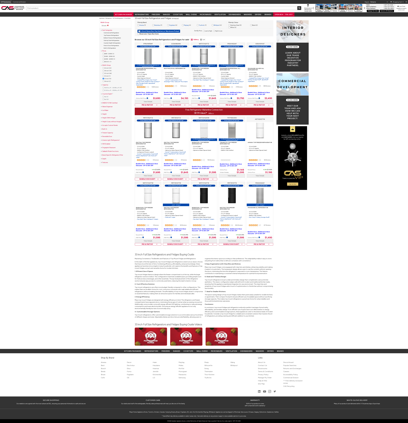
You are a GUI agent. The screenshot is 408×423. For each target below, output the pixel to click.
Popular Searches (289, 365)
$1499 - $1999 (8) (109, 56)
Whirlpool (216, 25)
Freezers (156, 14)
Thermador (208, 371)
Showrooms (262, 368)
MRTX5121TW (176, 183)
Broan (103, 375)
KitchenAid (157, 375)
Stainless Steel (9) (236, 25)
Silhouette (208, 365)
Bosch (103, 368)
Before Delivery (371, 6)
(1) (142, 25)
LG (154, 378)
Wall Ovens (191, 14)
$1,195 (268, 172)
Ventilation (220, 14)
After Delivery (370, 8)
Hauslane (156, 365)
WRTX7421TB (204, 183)
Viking (232, 362)
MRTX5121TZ (176, 118)
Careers (286, 371)
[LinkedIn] (259, 392)
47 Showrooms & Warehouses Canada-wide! (308, 9)
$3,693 (156, 98)
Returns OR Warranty (387, 11)
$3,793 (240, 98)
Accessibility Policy (290, 375)
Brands (268, 14)
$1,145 (240, 170)
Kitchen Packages (123, 14)
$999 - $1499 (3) (109, 53)
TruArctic (201, 25)
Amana (141, 25)
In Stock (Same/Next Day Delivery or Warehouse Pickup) (159, 31)
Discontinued (288, 362)
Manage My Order (373, 11)
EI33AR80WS (176, 44)
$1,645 (212, 98)
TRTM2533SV (232, 118)
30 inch (108, 73)
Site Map (261, 384)
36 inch (107, 81)
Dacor (129, 362)
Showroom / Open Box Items (149, 34)
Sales (368, 5)
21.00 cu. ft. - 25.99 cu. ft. (113, 90)
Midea (181, 365)
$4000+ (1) (107, 61)
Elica (128, 368)
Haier (155, 362)
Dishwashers (235, 14)
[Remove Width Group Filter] (108, 25)
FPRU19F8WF (148, 44)
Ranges (166, 14)
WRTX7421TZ (204, 44)
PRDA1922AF (232, 44)
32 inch (107, 76)
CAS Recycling (288, 386)
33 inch (107, 78)
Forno (129, 371)
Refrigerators (142, 14)
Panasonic (182, 375)
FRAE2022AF (260, 183)
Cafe (103, 378)
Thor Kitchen (209, 375)
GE (128, 378)
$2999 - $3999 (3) (109, 59)
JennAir (155, 371)
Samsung (182, 378)
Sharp (206, 362)
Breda (103, 371)
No (106, 99)
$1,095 (240, 172)
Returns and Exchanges (292, 368)
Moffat (181, 368)
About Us (261, 362)
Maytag (186, 25)
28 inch (108, 70)
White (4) (233, 27)
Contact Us (262, 365)
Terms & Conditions (265, 371)
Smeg (206, 368)
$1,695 (156, 172)
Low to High (208, 31)
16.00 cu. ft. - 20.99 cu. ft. (113, 87)
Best (103, 365)
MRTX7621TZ (148, 118)
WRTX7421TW (148, 183)
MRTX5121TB (232, 183)
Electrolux (157, 25)
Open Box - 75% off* (284, 14)
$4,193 (184, 98)
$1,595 (212, 172)
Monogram (183, 371)
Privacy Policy (263, 375)
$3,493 (268, 98)
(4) (173, 25)
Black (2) (255, 25)
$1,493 (268, 237)
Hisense (156, 368)
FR (406, 2)
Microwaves (205, 14)
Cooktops (178, 14)
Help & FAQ (262, 381)
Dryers (258, 14)
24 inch (107, 68)
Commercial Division (291, 378)
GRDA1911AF (259, 44)
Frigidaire (172, 25)
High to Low (218, 31)
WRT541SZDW (204, 118)
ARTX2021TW (260, 119)
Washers (248, 14)
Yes (106, 96)
